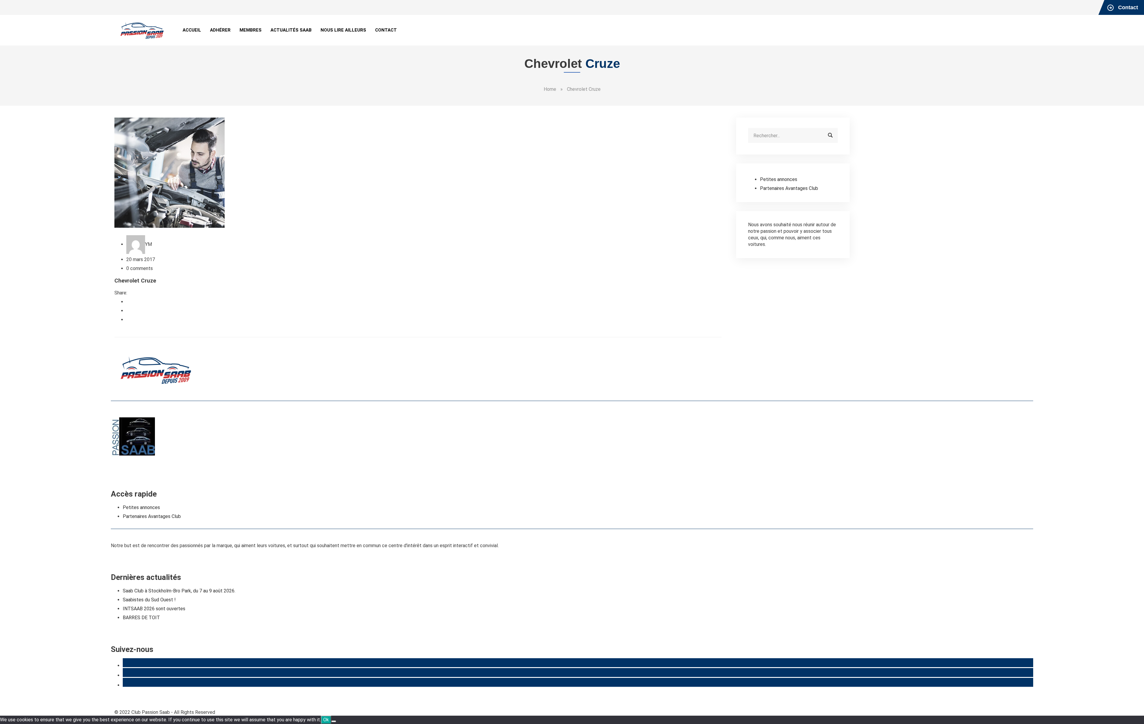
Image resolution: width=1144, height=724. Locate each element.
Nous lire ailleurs (343, 30)
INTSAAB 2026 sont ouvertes (154, 608)
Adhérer (220, 30)
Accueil (192, 30)
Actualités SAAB (291, 30)
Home (550, 89)
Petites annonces (778, 179)
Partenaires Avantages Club (789, 188)
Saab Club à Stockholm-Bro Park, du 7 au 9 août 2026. (179, 591)
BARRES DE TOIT (141, 617)
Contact (386, 30)
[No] (333, 721)
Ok (326, 720)
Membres (251, 30)
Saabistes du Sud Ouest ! (149, 600)
